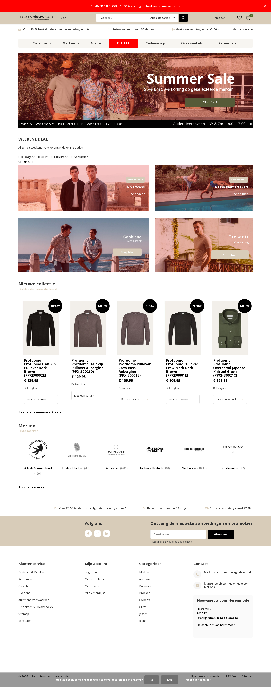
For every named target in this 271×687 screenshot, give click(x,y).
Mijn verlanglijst (95, 593)
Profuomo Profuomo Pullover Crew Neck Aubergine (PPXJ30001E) (135, 368)
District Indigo (76, 468)
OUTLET (123, 43)
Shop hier (204, 245)
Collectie (40, 43)
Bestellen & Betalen (31, 572)
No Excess (194, 468)
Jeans (142, 621)
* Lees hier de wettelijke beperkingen (171, 541)
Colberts (144, 600)
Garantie (23, 586)
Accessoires (147, 579)
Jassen (143, 614)
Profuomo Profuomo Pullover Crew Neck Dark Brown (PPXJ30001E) (182, 368)
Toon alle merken (32, 487)
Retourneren (228, 43)
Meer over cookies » (198, 679)
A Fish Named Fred (38, 471)
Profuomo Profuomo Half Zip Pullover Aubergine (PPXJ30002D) (87, 366)
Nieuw (96, 43)
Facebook (88, 533)
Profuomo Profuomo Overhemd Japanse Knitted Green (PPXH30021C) (229, 368)
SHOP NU (210, 102)
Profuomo (233, 468)
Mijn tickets (92, 586)
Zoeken (183, 18)
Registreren (92, 572)
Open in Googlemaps (223, 618)
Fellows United (155, 468)
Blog (63, 18)
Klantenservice (242, 29)
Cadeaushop (155, 43)
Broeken (144, 593)
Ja (151, 679)
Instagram (97, 533)
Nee (169, 679)
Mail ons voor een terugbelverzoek (228, 572)
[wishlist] (239, 18)
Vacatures (24, 621)
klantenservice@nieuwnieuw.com (227, 583)
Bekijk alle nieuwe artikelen (40, 412)
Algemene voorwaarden (33, 600)
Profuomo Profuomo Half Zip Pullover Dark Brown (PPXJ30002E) (40, 368)
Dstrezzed (116, 468)
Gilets (142, 607)
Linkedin (106, 533)
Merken (69, 43)
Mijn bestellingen (95, 579)
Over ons (24, 593)
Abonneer (221, 534)
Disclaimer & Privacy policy (35, 607)
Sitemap (23, 614)
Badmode (145, 586)
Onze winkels (192, 43)
